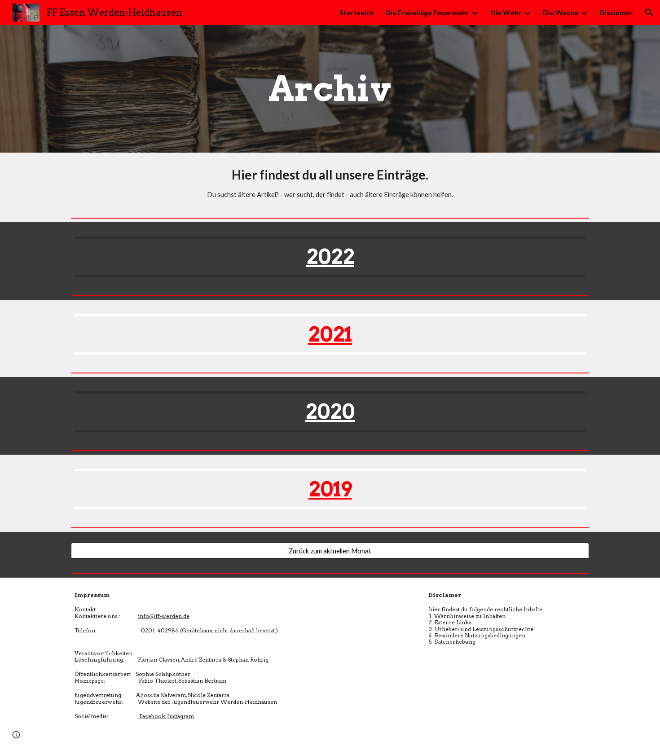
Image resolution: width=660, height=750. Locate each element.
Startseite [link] (356, 12)
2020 (330, 411)
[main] (330, 89)
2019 (330, 489)
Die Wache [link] (560, 12)
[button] (649, 12)
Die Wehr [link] (506, 12)
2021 (330, 334)
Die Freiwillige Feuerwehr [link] (427, 12)
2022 (330, 256)
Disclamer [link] (616, 12)
